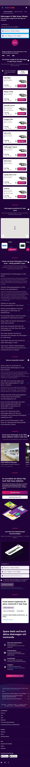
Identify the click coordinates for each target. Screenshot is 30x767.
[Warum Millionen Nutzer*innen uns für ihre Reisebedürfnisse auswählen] (28, 360)
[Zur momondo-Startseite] (9, 7)
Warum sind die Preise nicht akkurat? (12, 698)
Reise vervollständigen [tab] (8, 611)
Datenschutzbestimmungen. (18, 588)
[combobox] (5, 24)
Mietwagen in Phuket (22, 704)
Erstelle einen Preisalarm (12, 667)
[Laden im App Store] (13, 756)
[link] (21, 85)
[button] (2, 7)
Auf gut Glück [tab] (20, 611)
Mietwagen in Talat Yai (8, 619)
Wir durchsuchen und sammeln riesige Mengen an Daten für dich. (12, 696)
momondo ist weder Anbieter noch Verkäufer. (14, 693)
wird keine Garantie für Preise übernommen (11, 689)
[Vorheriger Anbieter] (3, 236)
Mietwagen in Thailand (12, 704)
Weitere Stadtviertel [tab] (8, 607)
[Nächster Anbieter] (27, 236)
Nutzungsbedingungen (5, 588)
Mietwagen (3, 704)
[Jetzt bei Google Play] (5, 756)
